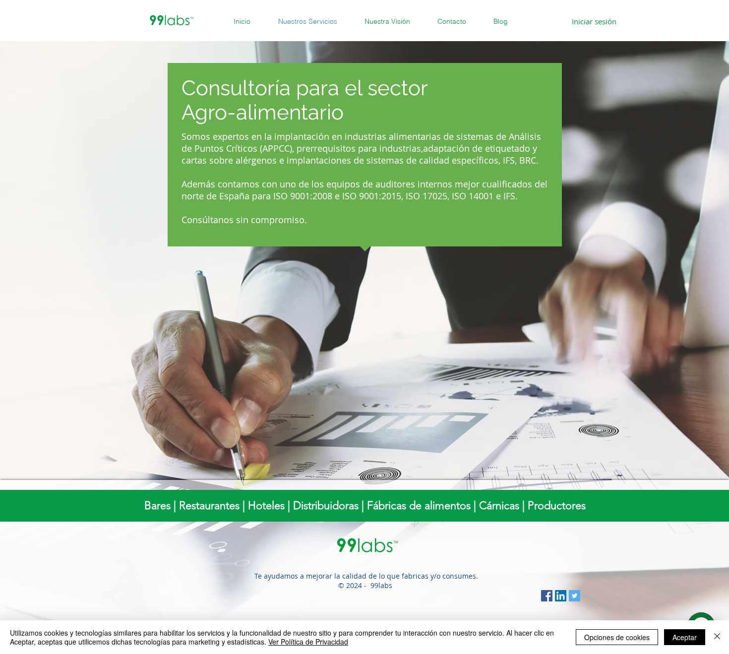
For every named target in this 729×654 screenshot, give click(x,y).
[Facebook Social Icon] (546, 595)
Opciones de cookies (617, 637)
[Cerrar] (717, 637)
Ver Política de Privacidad (308, 642)
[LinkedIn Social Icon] (560, 595)
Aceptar (684, 637)
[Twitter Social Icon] (574, 595)
